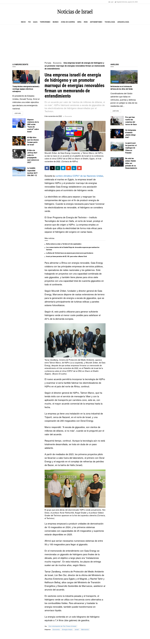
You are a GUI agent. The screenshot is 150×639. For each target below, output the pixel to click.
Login (112, 2)
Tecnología (110, 22)
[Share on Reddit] (68, 168)
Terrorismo (45, 22)
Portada (48, 62)
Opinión (115, 81)
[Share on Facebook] (47, 168)
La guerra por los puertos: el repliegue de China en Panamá (131, 148)
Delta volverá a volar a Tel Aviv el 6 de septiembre (63, 244)
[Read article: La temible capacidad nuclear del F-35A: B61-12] (19, 171)
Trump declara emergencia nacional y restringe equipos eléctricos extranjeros (25, 88)
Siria (79, 22)
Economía (57, 62)
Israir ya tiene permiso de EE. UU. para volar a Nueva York (66, 256)
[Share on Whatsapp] (57, 168)
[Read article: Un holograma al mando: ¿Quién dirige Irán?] (117, 133)
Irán (86, 22)
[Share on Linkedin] (73, 168)
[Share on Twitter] (52, 168)
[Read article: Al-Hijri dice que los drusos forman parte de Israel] (19, 141)
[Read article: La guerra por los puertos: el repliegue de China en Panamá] (117, 146)
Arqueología (123, 22)
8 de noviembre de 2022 (53, 116)
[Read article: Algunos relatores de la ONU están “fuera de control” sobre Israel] (19, 123)
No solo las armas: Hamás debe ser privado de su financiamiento (131, 163)
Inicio (23, 22)
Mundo (56, 22)
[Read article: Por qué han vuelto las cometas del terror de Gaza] (117, 120)
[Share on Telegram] (63, 168)
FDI (29, 22)
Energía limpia (67, 629)
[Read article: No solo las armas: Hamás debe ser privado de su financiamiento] (117, 162)
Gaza (35, 22)
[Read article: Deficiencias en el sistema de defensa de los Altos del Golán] (124, 77)
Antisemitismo (96, 22)
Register (118, 2)
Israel (77, 629)
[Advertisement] (75, 43)
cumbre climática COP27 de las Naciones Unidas (79, 175)
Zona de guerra (68, 22)
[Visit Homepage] (75, 11)
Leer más (18, 113)
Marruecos (85, 629)
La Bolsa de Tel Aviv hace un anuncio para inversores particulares (69, 253)
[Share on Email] (79, 168)
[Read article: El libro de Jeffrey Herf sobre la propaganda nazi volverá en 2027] (19, 154)
